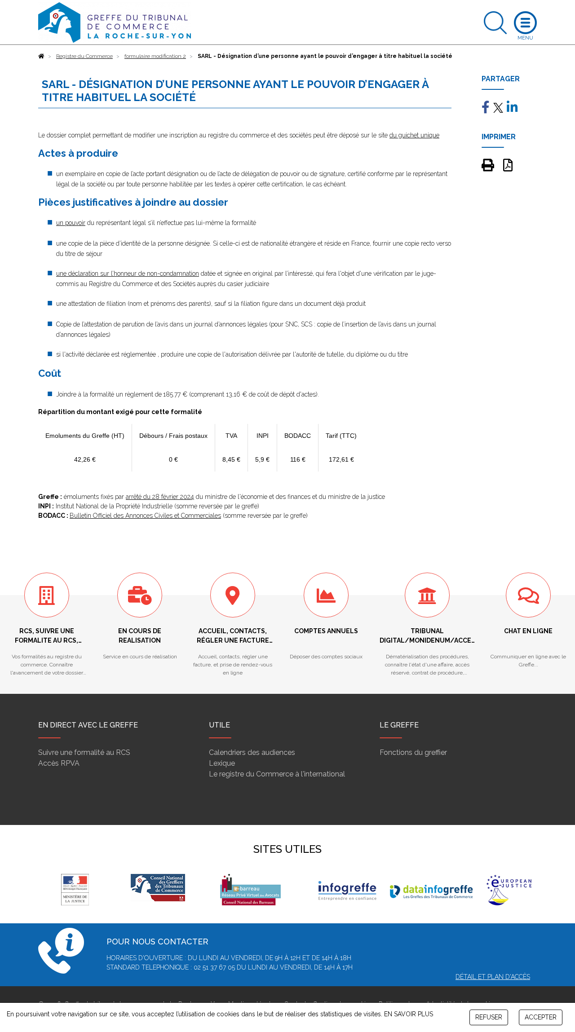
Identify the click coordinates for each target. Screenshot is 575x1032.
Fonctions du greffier (413, 752)
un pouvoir (70, 222)
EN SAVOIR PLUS (408, 1014)
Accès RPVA (59, 763)
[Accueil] (41, 56)
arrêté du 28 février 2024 (160, 496)
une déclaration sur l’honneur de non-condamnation (127, 273)
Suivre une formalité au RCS (84, 752)
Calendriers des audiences (252, 752)
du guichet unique (414, 135)
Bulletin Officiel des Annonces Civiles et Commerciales (145, 515)
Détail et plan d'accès (493, 976)
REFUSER (488, 1017)
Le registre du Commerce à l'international (277, 774)
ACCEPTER (541, 1017)
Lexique (222, 763)
